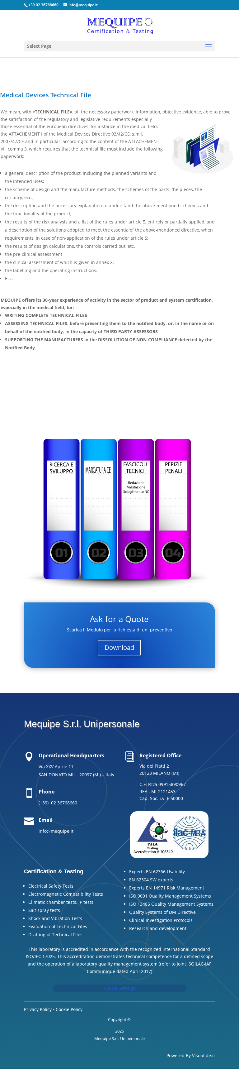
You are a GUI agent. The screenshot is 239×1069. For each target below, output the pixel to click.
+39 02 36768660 (43, 4)
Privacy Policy (38, 1009)
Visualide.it (203, 1055)
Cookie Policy (69, 1009)
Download (119, 647)
